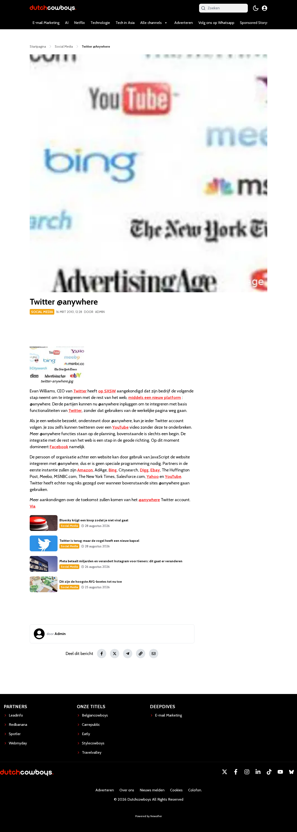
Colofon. (195, 790)
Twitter (80, 391)
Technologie (100, 22)
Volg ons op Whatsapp (216, 22)
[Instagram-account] (247, 772)
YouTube (120, 427)
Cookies (176, 790)
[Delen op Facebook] (101, 653)
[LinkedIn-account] (258, 772)
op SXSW (107, 391)
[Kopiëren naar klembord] (140, 653)
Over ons (126, 790)
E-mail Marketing (45, 22)
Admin (100, 312)
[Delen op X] (114, 653)
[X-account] (224, 772)
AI (66, 22)
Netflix (79, 22)
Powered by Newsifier (148, 816)
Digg (144, 470)
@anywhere (149, 499)
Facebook (59, 446)
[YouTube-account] (280, 772)
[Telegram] (127, 653)
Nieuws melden (152, 790)
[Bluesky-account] (291, 772)
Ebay (155, 470)
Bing (113, 470)
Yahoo (153, 476)
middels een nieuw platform (154, 397)
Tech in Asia (125, 22)
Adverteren (183, 22)
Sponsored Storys (254, 22)
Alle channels (151, 22)
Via (33, 506)
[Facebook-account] (236, 772)
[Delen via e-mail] (153, 653)
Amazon (85, 470)
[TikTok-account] (269, 772)
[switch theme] (255, 8)
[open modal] (264, 8)
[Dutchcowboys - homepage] (53, 8)
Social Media (42, 312)
